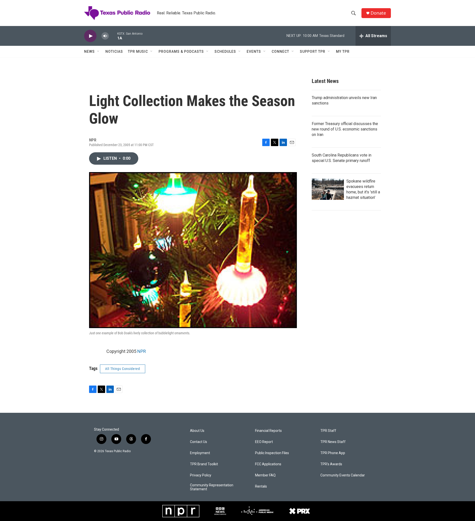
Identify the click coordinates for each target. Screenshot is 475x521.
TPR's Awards (331, 464)
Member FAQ (265, 475)
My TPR (343, 51)
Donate (378, 13)
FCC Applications (268, 464)
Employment (200, 453)
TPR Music (138, 51)
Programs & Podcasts (181, 51)
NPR (141, 351)
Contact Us (198, 442)
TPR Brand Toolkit (204, 464)
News (89, 51)
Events (254, 51)
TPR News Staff (333, 442)
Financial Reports (268, 431)
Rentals (261, 486)
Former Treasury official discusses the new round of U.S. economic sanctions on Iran (345, 129)
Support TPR (312, 51)
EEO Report (264, 442)
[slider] (113, 35)
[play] (90, 36)
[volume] (105, 36)
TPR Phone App (332, 453)
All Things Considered (122, 369)
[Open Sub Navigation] (98, 51)
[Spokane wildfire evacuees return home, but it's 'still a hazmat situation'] (328, 189)
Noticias (114, 51)
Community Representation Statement (211, 487)
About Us (197, 431)
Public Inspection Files (272, 453)
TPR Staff (328, 431)
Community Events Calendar (342, 475)
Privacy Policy (200, 475)
